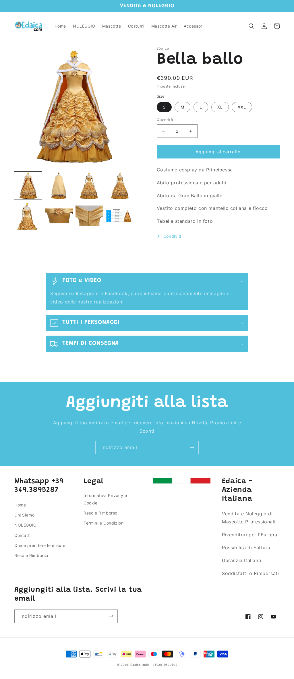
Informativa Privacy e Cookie (105, 499)
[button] (251, 26)
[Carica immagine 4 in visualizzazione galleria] (120, 185)
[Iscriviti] (192, 447)
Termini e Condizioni (104, 523)
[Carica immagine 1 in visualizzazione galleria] (28, 185)
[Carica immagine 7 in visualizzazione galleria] (89, 216)
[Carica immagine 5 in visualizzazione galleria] (28, 216)
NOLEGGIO (25, 525)
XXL (242, 107)
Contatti (22, 535)
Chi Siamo (24, 514)
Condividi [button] (172, 236)
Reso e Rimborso (31, 555)
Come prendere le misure (39, 545)
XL (220, 107)
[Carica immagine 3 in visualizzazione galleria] (89, 185)
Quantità (165, 119)
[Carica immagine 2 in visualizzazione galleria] (58, 185)
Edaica (135, 664)
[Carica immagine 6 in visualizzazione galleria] (58, 216)
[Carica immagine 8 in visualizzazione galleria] (120, 216)
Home (20, 504)
